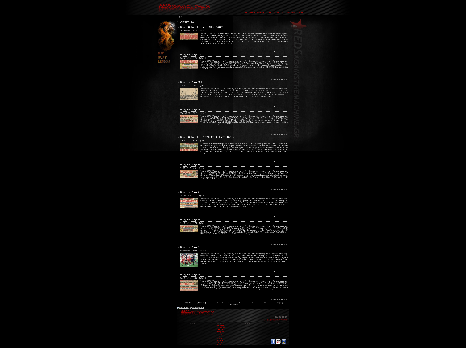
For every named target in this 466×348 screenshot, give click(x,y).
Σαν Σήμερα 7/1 (194, 192)
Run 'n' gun (220, 340)
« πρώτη (188, 303)
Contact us (275, 323)
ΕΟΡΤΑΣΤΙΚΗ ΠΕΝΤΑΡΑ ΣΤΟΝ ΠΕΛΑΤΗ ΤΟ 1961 (211, 137)
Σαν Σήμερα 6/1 (194, 219)
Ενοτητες (220, 323)
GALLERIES (273, 12)
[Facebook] (272, 343)
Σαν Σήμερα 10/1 (194, 82)
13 (265, 303)
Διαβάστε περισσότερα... (280, 52)
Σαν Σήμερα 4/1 (194, 274)
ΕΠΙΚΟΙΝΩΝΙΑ (287, 12)
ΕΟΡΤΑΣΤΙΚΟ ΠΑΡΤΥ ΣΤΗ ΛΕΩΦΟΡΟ (205, 27)
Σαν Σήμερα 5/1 (194, 247)
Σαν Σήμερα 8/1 (194, 164)
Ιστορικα (219, 336)
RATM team (220, 325)
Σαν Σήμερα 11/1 (194, 54)
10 (245, 303)
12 (258, 303)
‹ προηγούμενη (201, 303)
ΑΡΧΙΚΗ (249, 12)
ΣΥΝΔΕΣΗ (301, 12)
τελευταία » (234, 305)
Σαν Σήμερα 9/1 (194, 109)
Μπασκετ (219, 338)
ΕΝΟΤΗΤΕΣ (260, 12)
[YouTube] (278, 343)
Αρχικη (193, 323)
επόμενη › (280, 303)
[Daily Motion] (283, 343)
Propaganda (220, 332)
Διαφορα (219, 344)
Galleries (247, 323)
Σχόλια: (201, 31)
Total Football (221, 330)
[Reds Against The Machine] (183, 13)
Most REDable (221, 327)
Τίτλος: (183, 27)
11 (252, 303)
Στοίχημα (219, 342)
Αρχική (179, 17)
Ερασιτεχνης (220, 334)
